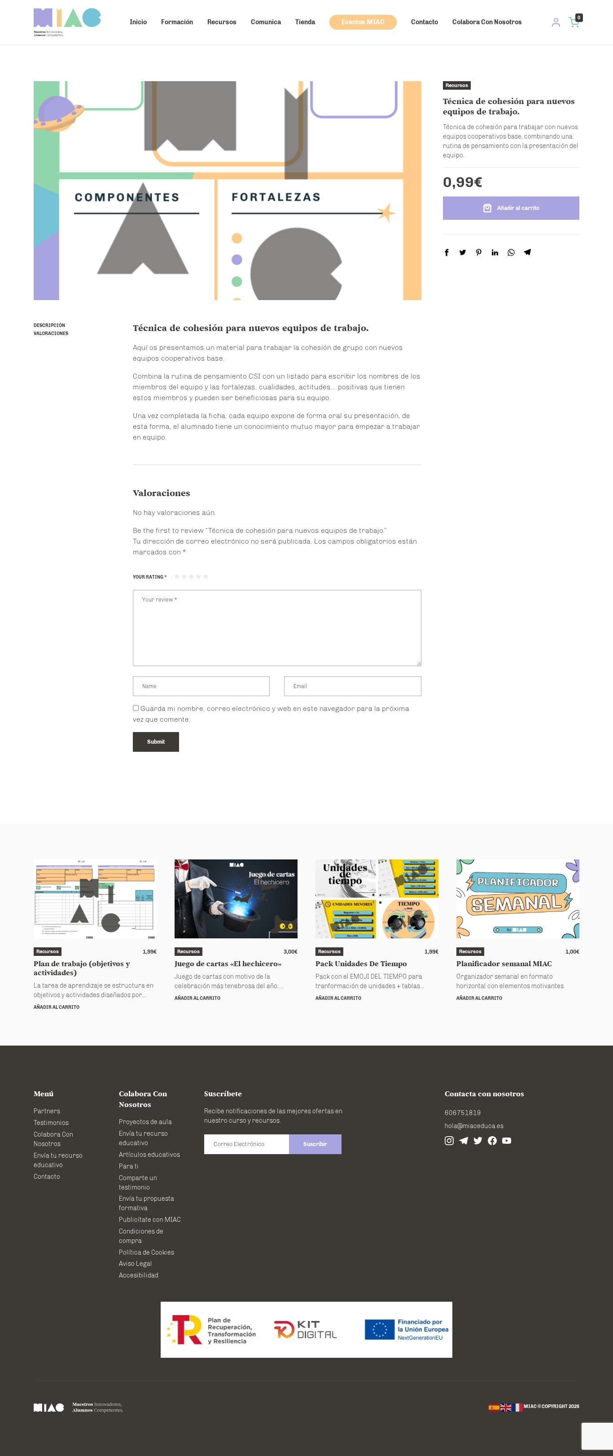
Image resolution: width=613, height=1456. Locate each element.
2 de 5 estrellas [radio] (184, 576)
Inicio (138, 22)
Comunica (266, 22)
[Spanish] (494, 1407)
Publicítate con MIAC (150, 1220)
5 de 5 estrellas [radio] (205, 576)
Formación (177, 22)
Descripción (49, 325)
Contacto (424, 22)
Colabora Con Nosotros (487, 22)
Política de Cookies (146, 1252)
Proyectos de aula (145, 1122)
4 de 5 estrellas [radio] (198, 576)
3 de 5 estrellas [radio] (191, 576)
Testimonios (51, 1123)
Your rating (150, 577)
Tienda (305, 22)
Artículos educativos (149, 1155)
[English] (506, 1407)
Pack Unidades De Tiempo (361, 963)
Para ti (129, 1166)
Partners (47, 1111)
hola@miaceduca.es (474, 1126)
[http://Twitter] (477, 1140)
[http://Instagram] (449, 1140)
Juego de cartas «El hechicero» (228, 963)
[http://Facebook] (492, 1140)
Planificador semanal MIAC (504, 963)
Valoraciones (51, 333)
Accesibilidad (138, 1275)
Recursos (221, 22)
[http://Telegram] (463, 1140)
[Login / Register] (556, 22)
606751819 (463, 1113)
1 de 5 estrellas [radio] (177, 576)
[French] (518, 1407)
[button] (56, 1007)
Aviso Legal (135, 1264)
